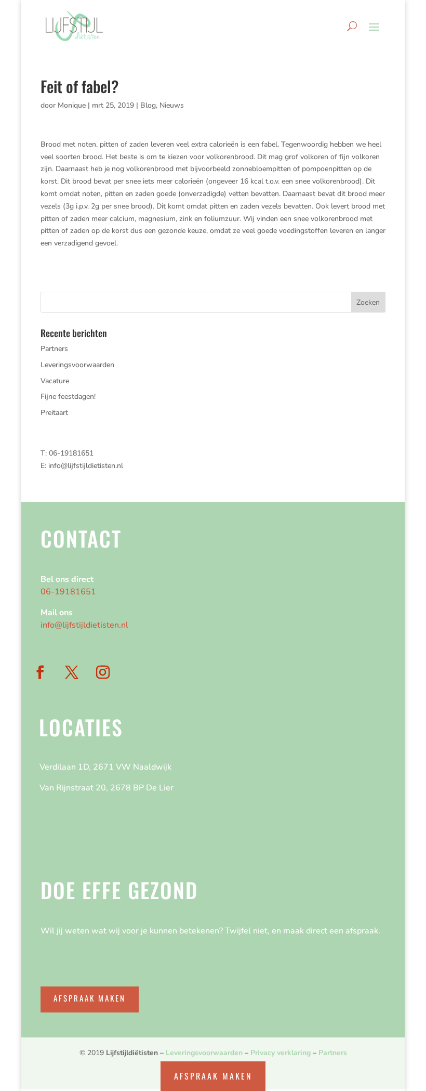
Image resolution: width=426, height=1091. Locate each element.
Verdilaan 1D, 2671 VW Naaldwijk (105, 767)
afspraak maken (213, 1076)
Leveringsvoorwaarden (77, 365)
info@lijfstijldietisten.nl (85, 466)
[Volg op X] (71, 672)
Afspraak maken (90, 998)
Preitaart (54, 413)
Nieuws (171, 105)
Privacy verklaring (280, 1053)
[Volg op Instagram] (102, 672)
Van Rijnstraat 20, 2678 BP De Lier (106, 788)
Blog (148, 105)
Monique (72, 105)
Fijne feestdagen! (68, 396)
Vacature (55, 381)
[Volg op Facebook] (40, 672)
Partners (54, 349)
